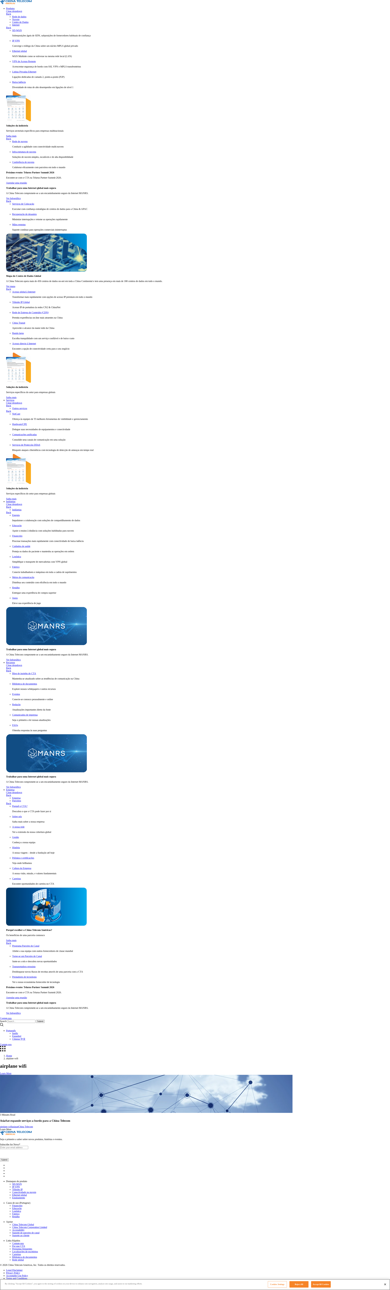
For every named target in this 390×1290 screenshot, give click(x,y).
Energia (16, 515)
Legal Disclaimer (14, 1270)
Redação (16, 704)
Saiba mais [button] (11, 136)
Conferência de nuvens (23, 162)
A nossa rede (18, 827)
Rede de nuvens (20, 141)
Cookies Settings (277, 1284)
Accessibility (18, 1230)
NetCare (16, 414)
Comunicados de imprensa (25, 715)
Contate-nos (18, 1243)
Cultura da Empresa (21, 868)
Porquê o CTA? (19, 806)
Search (3, 1021)
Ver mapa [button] (10, 286)
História (16, 847)
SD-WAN (17, 30)
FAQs (15, 725)
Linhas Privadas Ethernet (24, 71)
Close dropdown (14, 11)
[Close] (385, 1284)
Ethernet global (19, 51)
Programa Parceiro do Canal (25, 946)
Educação (17, 525)
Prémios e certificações (23, 858)
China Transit (18, 323)
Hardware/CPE (19, 424)
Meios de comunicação (23, 577)
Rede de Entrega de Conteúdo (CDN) (30, 312)
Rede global (18, 1259)
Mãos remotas (19, 224)
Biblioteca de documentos (24, 684)
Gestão (15, 837)
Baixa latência (19, 82)
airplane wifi (6, 1126)
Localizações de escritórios (25, 1251)
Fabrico (16, 567)
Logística (16, 556)
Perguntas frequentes (22, 1249)
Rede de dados (19, 16)
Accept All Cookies (321, 1284)
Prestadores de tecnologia (24, 977)
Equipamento (18, 1197)
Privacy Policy (13, 1273)
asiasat (15, 1126)
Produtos (10, 8)
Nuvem (15, 19)
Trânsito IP (17, 1189)
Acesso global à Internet (23, 292)
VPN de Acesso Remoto (24, 61)
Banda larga (18, 333)
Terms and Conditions (16, 1278)
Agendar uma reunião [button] (16, 183)
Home (9, 1055)
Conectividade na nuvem (24, 1192)
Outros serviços (19, 408)
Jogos (15, 598)
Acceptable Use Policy (17, 1275)
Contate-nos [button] (6, 1018)
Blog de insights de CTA (24, 673)
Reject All (299, 1284)
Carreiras (16, 878)
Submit (40, 1021)
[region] (195, 1284)
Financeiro (17, 536)
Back (8, 14)
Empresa (10, 789)
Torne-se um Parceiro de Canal (27, 956)
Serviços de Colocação (23, 204)
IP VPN (16, 40)
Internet (16, 25)
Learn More (5, 1073)
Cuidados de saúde (21, 546)
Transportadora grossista (23, 966)
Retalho (16, 587)
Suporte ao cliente (20, 1235)
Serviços (10, 400)
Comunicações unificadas (24, 434)
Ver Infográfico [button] (13, 198)
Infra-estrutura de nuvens (24, 152)
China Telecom (25, 1126)
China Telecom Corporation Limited (29, 1227)
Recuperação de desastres (24, 214)
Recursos (10, 662)
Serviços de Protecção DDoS (26, 445)
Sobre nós (17, 816)
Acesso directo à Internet (24, 343)
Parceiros (16, 800)
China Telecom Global (23, 1224)
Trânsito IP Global (21, 302)
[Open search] (1, 1025)
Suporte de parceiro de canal (25, 1232)
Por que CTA (18, 1246)
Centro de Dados (20, 22)
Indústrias (10, 501)
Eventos (16, 694)
